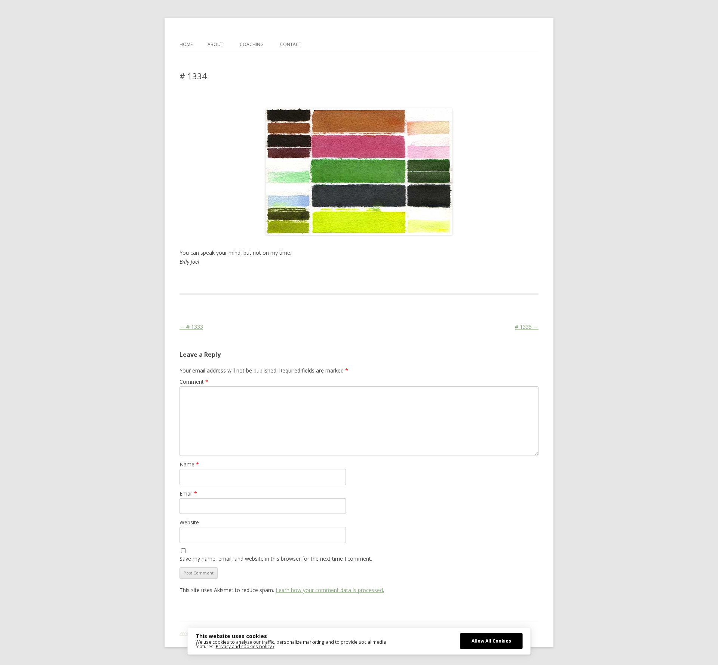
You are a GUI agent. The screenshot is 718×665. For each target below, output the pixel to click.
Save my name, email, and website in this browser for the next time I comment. (276, 558)
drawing (293, 279)
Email (188, 493)
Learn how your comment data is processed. (330, 590)
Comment (194, 381)
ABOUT (215, 44)
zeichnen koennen (455, 279)
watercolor (390, 279)
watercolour (418, 279)
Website (189, 522)
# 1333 (191, 326)
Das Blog (246, 279)
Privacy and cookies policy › (245, 646)
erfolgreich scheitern (328, 279)
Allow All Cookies (491, 641)
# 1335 (526, 326)
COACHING (252, 44)
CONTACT (290, 44)
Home (186, 44)
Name (189, 464)
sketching (364, 279)
